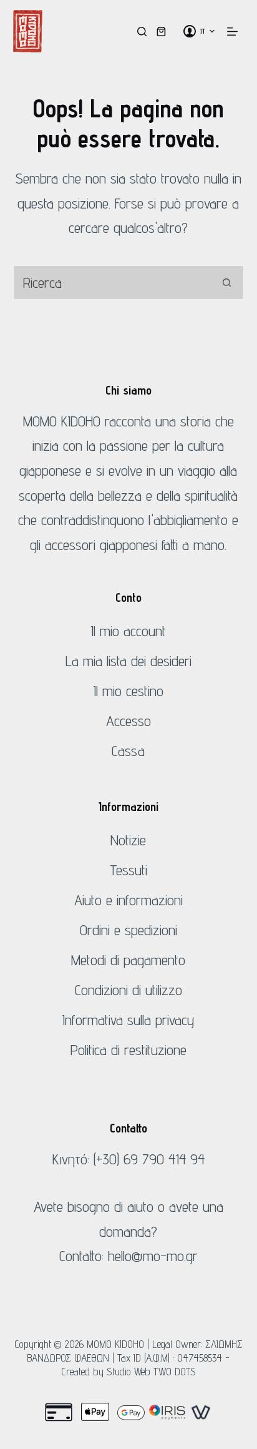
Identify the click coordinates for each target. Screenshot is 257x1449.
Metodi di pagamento (128, 960)
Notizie (128, 840)
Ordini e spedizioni (128, 930)
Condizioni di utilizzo (128, 990)
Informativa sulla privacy (128, 1020)
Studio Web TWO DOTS (151, 1371)
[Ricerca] (142, 31)
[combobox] (112, 282)
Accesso (128, 721)
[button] (207, 31)
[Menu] (232, 31)
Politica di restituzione (128, 1050)
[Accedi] (189, 31)
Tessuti (128, 870)
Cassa (128, 751)
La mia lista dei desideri (128, 661)
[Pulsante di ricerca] (226, 282)
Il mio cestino (128, 691)
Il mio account (128, 631)
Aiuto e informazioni (128, 900)
